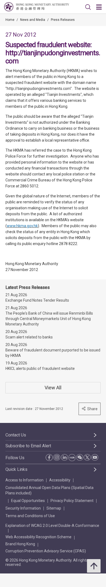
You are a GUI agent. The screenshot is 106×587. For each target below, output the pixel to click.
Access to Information (24, 480)
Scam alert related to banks (29, 337)
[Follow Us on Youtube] (94, 457)
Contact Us (15, 435)
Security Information (23, 508)
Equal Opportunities (28, 500)
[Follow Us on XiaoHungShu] (72, 457)
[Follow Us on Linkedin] (64, 457)
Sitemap (53, 508)
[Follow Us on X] (87, 457)
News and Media (32, 20)
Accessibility (59, 480)
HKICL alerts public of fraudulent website (40, 368)
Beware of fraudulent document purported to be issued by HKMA (52, 353)
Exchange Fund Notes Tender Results (37, 300)
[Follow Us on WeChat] (79, 457)
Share (92, 409)
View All (53, 387)
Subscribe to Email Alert (28, 445)
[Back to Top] (94, 566)
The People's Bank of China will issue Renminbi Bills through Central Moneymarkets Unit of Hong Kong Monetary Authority (49, 318)
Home (9, 20)
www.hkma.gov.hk (22, 226)
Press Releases (63, 20)
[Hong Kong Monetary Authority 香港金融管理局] (36, 6)
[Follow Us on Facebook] (49, 457)
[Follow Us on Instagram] (56, 457)
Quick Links (16, 469)
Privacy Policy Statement (72, 500)
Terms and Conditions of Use (30, 516)
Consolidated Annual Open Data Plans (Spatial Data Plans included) (49, 490)
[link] (88, 7)
